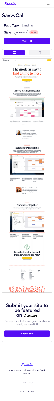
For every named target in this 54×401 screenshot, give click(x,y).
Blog (31, 383)
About (23, 383)
